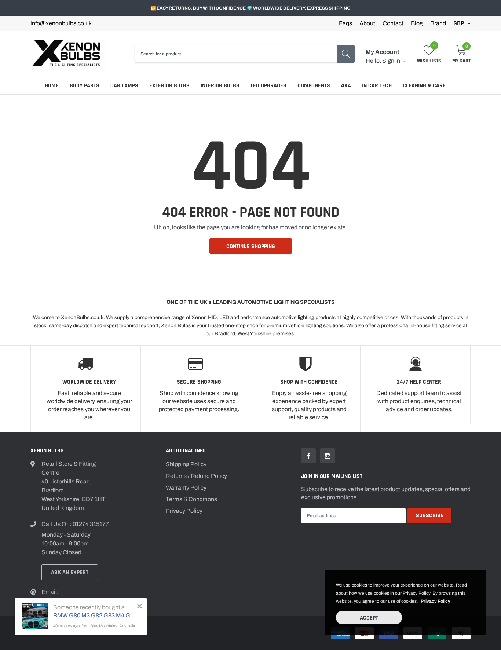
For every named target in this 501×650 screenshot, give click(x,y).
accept (369, 618)
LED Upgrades (268, 86)
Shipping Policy (186, 464)
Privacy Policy (184, 511)
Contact (393, 23)
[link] (308, 455)
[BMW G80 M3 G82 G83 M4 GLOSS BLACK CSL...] (35, 616)
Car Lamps (124, 86)
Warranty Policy (186, 488)
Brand (438, 23)
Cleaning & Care (424, 86)
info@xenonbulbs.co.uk (61, 23)
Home (52, 86)
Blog (417, 23)
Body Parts (84, 86)
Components (313, 86)
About (367, 23)
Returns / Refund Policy (196, 476)
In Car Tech (377, 86)
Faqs (345, 23)
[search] (346, 54)
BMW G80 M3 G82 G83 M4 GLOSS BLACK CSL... (94, 615)
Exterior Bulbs (169, 86)
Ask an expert (69, 572)
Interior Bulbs (220, 86)
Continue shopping (250, 246)
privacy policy (435, 601)
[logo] (68, 54)
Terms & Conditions (191, 499)
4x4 (346, 86)
